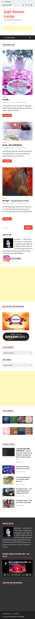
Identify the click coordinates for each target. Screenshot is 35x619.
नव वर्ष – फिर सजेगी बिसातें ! (12, 145)
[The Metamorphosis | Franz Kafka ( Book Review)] (8, 477)
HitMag (22, 616)
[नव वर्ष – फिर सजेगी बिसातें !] (17, 131)
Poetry (4, 97)
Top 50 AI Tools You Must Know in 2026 (22, 467)
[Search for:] (17, 227)
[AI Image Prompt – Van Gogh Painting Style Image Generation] (8, 489)
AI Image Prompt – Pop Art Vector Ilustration (24, 501)
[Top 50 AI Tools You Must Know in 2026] (8, 467)
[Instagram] (26, 5)
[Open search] (30, 37)
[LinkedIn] (29, 5)
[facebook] (23, 5)
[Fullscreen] (30, 575)
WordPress (13, 616)
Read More (6, 115)
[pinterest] (31, 5)
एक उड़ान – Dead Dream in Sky (15, 200)
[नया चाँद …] (17, 72)
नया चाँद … (6, 99)
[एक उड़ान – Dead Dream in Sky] (17, 181)
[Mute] (27, 575)
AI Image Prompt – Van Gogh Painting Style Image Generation (24, 491)
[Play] (5, 575)
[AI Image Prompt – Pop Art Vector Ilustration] (8, 501)
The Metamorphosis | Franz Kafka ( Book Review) (23, 479)
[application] (17, 568)
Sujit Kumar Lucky (14, 14)
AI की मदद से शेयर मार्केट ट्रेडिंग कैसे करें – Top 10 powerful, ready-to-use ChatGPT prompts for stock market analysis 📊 (24, 454)
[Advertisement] (18, 28)
